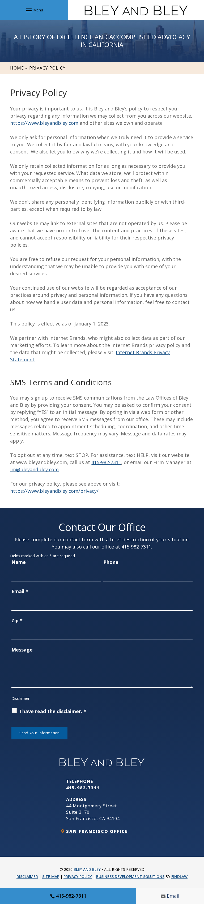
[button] (34, 10)
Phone (110, 562)
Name (18, 562)
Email (173, 896)
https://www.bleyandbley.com (44, 123)
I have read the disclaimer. (52, 711)
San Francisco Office (97, 831)
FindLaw (179, 876)
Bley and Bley (87, 869)
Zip (17, 620)
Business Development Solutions (130, 876)
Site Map (50, 876)
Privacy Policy (77, 876)
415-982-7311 (71, 896)
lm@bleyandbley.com (34, 469)
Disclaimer (20, 698)
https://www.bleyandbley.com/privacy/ (54, 491)
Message (22, 649)
